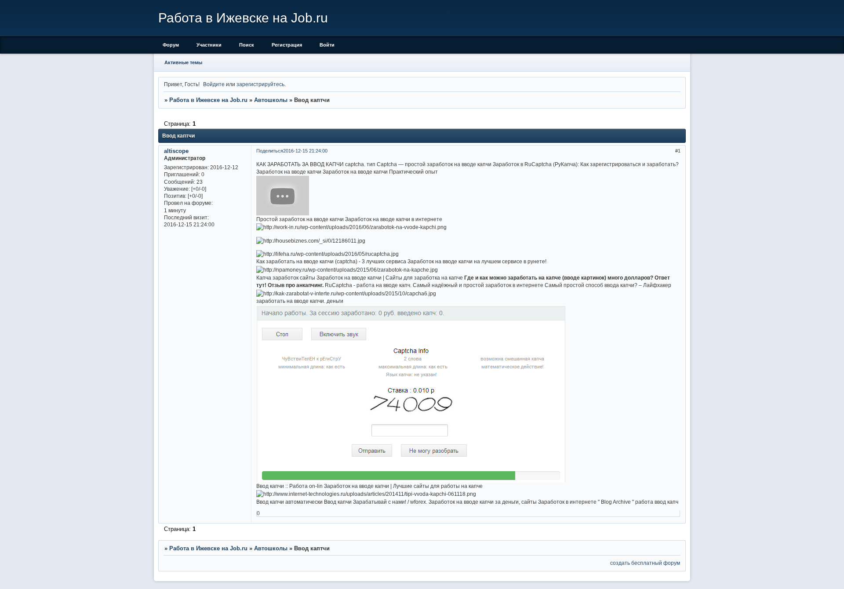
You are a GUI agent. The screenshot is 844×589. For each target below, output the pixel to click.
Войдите (214, 84)
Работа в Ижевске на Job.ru (208, 100)
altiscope (176, 151)
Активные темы (183, 62)
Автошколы (270, 100)
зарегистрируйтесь (260, 84)
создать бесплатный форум (645, 563)
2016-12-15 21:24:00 (305, 150)
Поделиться (269, 150)
